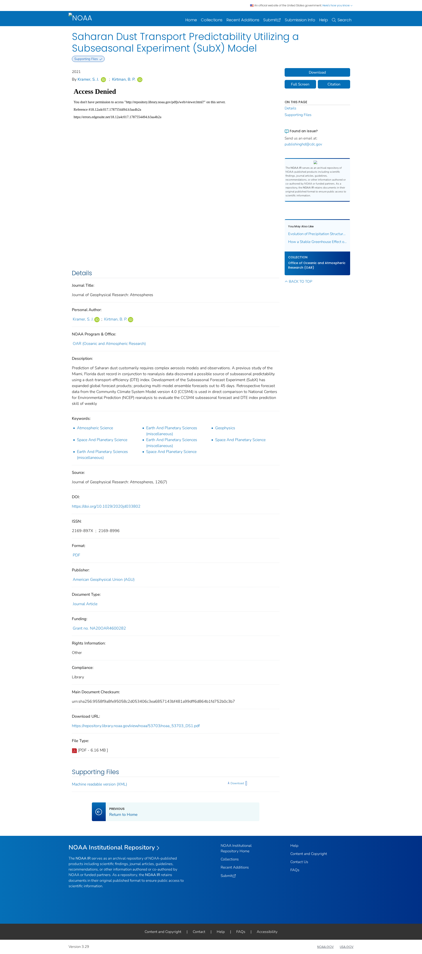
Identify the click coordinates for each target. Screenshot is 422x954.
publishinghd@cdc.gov (303, 144)
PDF (76, 555)
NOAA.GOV (325, 947)
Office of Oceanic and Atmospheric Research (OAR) (317, 265)
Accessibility (267, 931)
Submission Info (300, 20)
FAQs (294, 870)
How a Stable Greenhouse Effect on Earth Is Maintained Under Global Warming (317, 241)
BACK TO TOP (300, 281)
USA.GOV (346, 947)
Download (237, 783)
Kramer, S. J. (88, 79)
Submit (270, 20)
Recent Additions (242, 20)
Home (191, 20)
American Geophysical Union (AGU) (104, 579)
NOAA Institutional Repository (112, 847)
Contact (199, 931)
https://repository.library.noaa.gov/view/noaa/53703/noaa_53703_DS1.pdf (136, 725)
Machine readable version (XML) (99, 784)
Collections (211, 20)
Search (344, 20)
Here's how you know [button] (336, 5)
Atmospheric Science (95, 428)
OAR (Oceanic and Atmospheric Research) (109, 343)
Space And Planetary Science (102, 439)
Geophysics (225, 428)
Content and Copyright (308, 853)
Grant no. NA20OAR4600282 (99, 628)
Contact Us (299, 861)
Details (290, 108)
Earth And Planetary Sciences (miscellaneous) (171, 430)
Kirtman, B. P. (123, 79)
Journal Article (85, 603)
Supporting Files (298, 114)
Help (323, 20)
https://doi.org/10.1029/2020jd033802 (106, 506)
